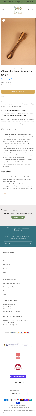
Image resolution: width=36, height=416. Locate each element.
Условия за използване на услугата (25, 410)
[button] (3, 10)
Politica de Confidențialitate (11, 283)
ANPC (5, 294)
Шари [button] (4, 193)
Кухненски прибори (7, 79)
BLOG (5, 268)
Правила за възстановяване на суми (20, 407)
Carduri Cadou (7, 264)
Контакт (5, 261)
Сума (2, 96)
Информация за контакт (28, 412)
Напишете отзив (18, 217)
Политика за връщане (9, 279)
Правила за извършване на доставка (12, 412)
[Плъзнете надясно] (22, 68)
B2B (4, 272)
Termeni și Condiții (8, 287)
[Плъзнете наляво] (14, 68)
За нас (5, 257)
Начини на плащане (9, 291)
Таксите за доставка (14, 84)
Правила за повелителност (9, 410)
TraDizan (16, 405)
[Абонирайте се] (31, 243)
